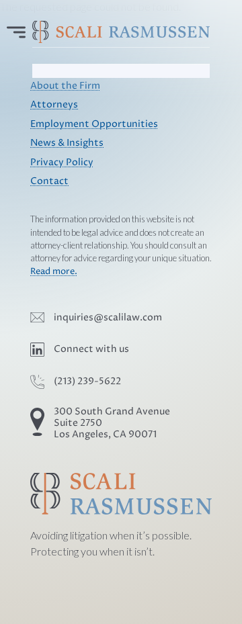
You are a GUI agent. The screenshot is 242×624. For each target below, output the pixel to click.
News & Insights (67, 143)
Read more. (53, 271)
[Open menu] (16, 32)
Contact (49, 181)
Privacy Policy (61, 162)
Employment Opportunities (94, 124)
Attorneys (54, 105)
